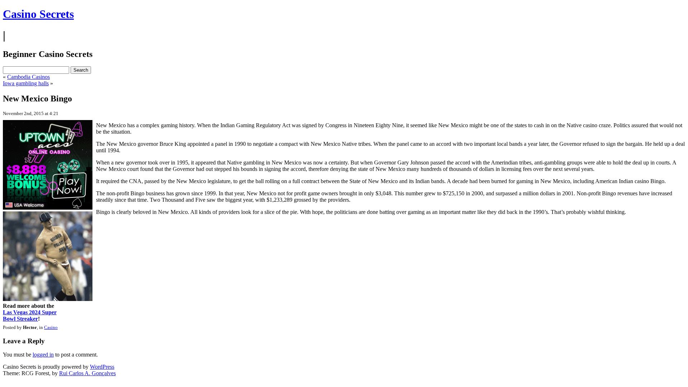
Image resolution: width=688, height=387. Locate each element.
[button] (344, 165)
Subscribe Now (344, 224)
